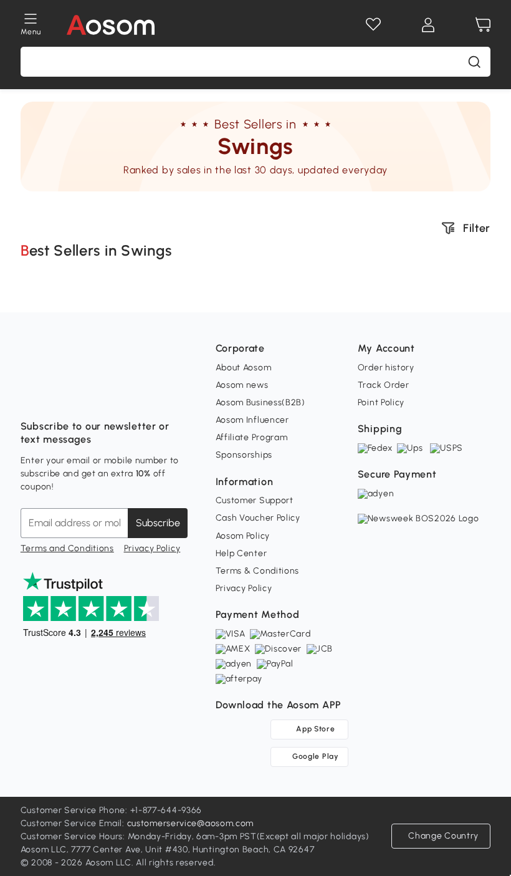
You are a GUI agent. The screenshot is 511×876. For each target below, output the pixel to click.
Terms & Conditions (258, 571)
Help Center (241, 553)
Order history (386, 367)
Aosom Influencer (252, 420)
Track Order (383, 385)
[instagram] (58, 395)
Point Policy (381, 402)
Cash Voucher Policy (258, 518)
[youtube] (85, 395)
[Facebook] (31, 395)
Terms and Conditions (67, 548)
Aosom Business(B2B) (260, 402)
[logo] (110, 25)
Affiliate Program (252, 437)
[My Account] (428, 24)
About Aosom (244, 367)
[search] (474, 62)
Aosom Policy (243, 536)
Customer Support (255, 500)
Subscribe (158, 523)
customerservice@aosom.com (190, 823)
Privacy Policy (152, 548)
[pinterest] (113, 395)
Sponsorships (244, 455)
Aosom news (242, 385)
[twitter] (140, 395)
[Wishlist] (373, 25)
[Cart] (482, 25)
